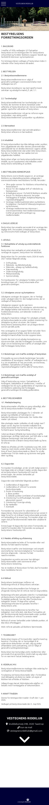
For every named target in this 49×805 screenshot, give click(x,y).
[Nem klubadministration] (24, 802)
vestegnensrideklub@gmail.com (26, 730)
